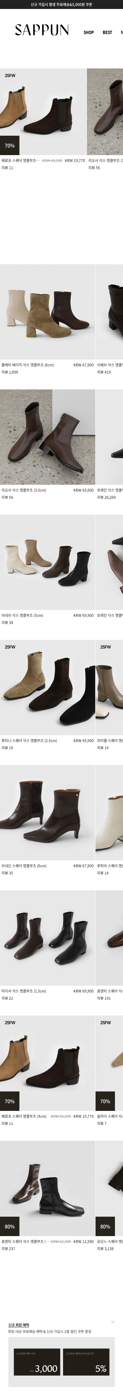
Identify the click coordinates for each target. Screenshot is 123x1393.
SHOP (89, 32)
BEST (107, 32)
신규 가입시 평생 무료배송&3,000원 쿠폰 (61, 4)
